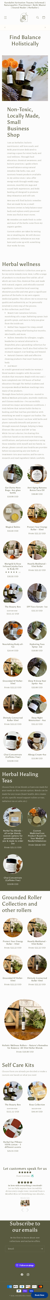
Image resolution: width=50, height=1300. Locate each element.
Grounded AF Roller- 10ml (13, 682)
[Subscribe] (42, 1249)
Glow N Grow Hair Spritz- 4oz (37, 682)
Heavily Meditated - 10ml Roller (37, 565)
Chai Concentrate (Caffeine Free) (13, 755)
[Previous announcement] (5, 27)
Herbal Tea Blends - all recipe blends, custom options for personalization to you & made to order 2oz (13, 837)
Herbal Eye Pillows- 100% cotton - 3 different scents (12, 1144)
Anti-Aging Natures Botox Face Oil (37, 488)
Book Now (39, 1295)
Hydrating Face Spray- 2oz (37, 645)
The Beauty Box (13, 607)
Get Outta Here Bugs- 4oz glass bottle (13, 490)
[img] (25, 1172)
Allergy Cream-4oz (37, 754)
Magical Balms (13, 527)
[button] (5, 17)
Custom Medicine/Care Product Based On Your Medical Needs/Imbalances (37, 835)
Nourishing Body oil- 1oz (12, 645)
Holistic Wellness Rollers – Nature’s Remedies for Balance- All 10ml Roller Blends (25, 1046)
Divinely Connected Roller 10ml (13, 719)
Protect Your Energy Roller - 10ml (37, 528)
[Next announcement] (45, 27)
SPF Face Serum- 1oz (37, 607)
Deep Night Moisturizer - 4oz (37, 719)
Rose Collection (37, 1104)
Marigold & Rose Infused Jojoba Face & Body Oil (13, 566)
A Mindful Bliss (20, 1296)
